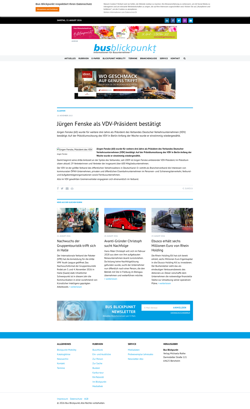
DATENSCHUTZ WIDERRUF (180, 313)
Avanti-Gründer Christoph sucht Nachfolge (123, 243)
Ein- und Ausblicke (101, 354)
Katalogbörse (63, 354)
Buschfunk (97, 349)
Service (164, 58)
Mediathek (97, 386)
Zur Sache (97, 363)
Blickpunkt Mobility (114, 58)
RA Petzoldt (98, 377)
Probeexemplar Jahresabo (140, 354)
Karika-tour (98, 372)
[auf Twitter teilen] (62, 188)
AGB (86, 398)
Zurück (188, 188)
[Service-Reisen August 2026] (125, 83)
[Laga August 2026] (124, 32)
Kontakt (175, 58)
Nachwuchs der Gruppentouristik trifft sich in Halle (76, 245)
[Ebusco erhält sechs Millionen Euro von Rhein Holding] (172, 220)
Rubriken (84, 58)
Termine (132, 58)
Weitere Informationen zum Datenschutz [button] (119, 12)
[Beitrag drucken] (72, 188)
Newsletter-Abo (135, 358)
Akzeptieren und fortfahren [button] (47, 9)
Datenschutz (76, 398)
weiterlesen (76, 286)
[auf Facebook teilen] (58, 188)
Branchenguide (148, 58)
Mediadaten (134, 349)
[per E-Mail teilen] (67, 188)
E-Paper (96, 58)
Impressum (62, 398)
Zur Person (97, 358)
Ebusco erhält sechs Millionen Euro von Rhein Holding (170, 245)
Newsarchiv (62, 358)
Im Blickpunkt (99, 381)
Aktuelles (70, 58)
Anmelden (179, 307)
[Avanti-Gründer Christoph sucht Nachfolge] (125, 220)
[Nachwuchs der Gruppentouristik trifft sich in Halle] (78, 220)
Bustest (96, 368)
